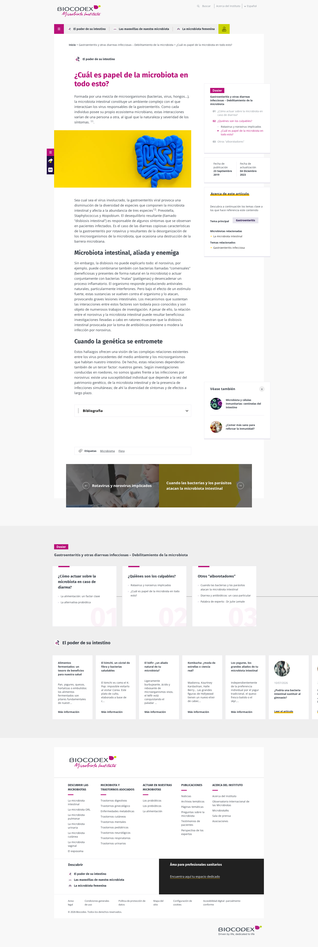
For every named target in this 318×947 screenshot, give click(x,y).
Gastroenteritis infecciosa (229, 247)
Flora (122, 450)
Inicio (72, 45)
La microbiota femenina (198, 29)
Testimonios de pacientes (190, 823)
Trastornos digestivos (114, 800)
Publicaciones (191, 785)
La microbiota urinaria (76, 825)
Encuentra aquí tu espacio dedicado (195, 877)
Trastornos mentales (113, 822)
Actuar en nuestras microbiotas (157, 787)
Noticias (186, 796)
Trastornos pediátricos (114, 827)
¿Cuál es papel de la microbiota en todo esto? (155, 593)
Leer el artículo (283, 711)
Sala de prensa (221, 816)
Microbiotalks (220, 810)
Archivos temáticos (192, 801)
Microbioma (107, 450)
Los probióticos (152, 800)
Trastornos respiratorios (115, 838)
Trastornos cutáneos (113, 816)
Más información (68, 712)
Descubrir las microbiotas (78, 787)
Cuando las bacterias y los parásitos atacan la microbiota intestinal (223, 587)
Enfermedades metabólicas (117, 811)
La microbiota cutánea (76, 834)
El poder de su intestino (89, 29)
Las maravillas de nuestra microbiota (144, 29)
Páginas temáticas (192, 807)
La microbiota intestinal (227, 236)
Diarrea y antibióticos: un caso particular (226, 595)
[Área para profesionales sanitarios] (224, 29)
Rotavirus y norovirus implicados (241, 126)
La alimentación (152, 811)
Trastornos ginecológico (115, 806)
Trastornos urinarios (113, 843)
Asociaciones (220, 821)
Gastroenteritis (245, 220)
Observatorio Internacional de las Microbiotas (230, 803)
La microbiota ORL (79, 809)
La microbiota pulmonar (76, 816)
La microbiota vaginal (76, 843)
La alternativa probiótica (76, 602)
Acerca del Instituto (228, 6)
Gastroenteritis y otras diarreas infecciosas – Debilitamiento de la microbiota (126, 45)
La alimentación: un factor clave (80, 596)
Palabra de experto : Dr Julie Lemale (223, 601)
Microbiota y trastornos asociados (117, 787)
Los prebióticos (152, 806)
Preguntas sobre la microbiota (192, 814)
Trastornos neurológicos (115, 832)
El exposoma (75, 851)
